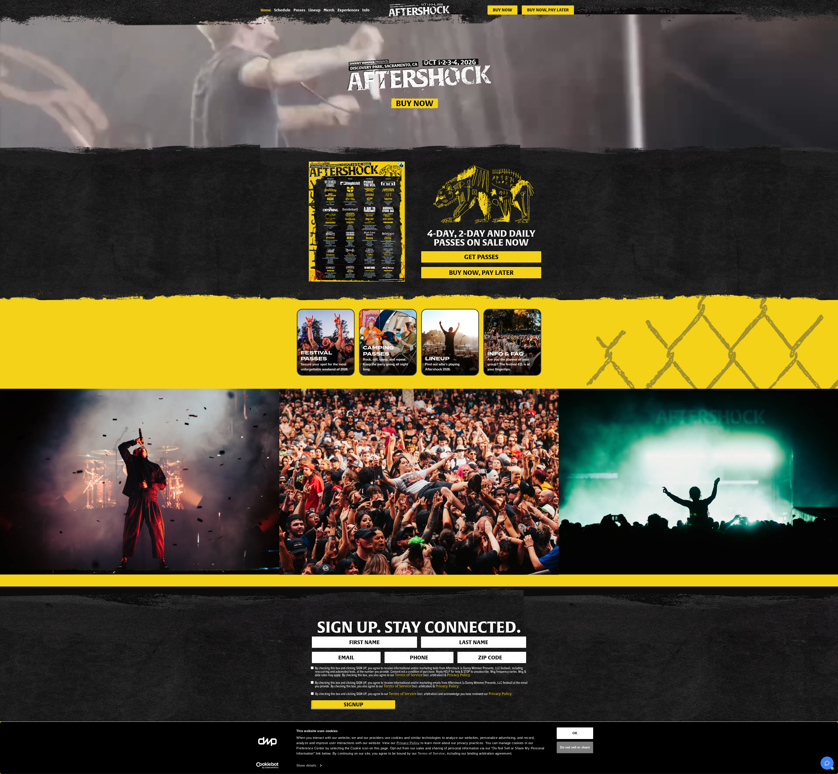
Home (266, 10)
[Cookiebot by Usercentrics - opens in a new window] (267, 765)
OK (574, 733)
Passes (299, 10)
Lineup (314, 10)
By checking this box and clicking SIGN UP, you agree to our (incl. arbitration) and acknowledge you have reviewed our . (414, 694)
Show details (306, 765)
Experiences (348, 10)
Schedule (282, 10)
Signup (353, 704)
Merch (329, 10)
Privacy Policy (458, 675)
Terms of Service (408, 675)
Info (365, 10)
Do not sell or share (575, 747)
